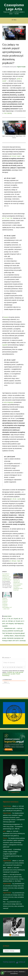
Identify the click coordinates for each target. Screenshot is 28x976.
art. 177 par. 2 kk (7, 218)
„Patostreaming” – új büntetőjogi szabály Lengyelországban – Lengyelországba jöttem (12, 852)
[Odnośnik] (18, 667)
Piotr (4, 902)
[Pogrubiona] (4, 667)
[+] (21, 667)
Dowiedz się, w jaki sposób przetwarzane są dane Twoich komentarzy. (12, 674)
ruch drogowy (10, 623)
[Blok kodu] (16, 667)
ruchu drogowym (9, 402)
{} (19, 667)
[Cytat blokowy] (14, 667)
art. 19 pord (14, 618)
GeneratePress (14, 973)
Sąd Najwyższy (18, 623)
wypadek (5, 345)
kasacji (6, 317)
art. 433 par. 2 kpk (14, 561)
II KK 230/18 (7, 113)
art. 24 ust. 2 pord (15, 156)
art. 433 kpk (9, 621)
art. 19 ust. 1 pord (15, 499)
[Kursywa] (5, 667)
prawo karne (7, 616)
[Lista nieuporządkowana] (13, 667)
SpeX (4, 867)
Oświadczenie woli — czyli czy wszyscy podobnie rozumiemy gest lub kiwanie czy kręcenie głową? (13, 631)
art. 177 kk (7, 618)
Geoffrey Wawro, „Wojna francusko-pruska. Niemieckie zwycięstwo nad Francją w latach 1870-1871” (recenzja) (14, 638)
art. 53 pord (16, 621)
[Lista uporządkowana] (11, 667)
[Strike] (9, 667)
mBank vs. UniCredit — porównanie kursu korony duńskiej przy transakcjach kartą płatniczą (13, 808)
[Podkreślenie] (7, 667)
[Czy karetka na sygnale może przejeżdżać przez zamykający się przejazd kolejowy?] (7, 580)
